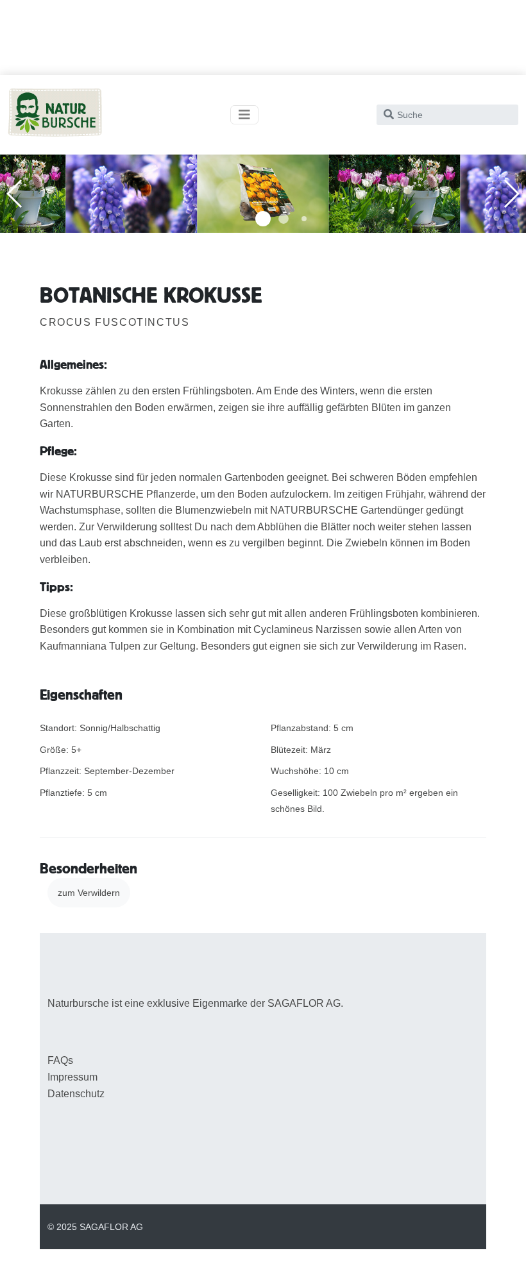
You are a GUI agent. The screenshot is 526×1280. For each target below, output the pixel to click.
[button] (263, 218)
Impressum (72, 1077)
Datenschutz (76, 1093)
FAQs (60, 1060)
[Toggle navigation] (244, 114)
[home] (55, 114)
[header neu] (132, 192)
